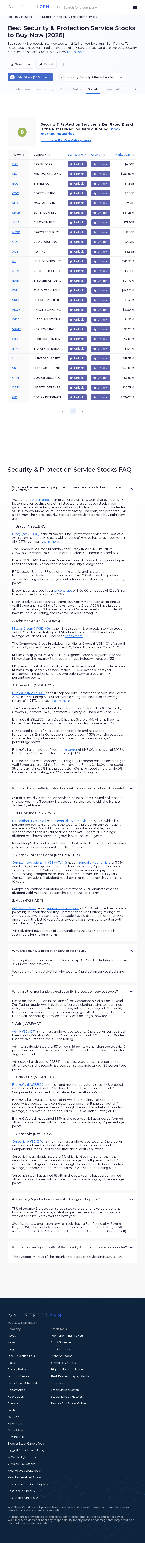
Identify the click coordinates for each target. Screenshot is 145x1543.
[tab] (23, 89)
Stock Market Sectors (65, 1390)
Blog (11, 1349)
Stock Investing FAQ (21, 1356)
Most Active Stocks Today (25, 1470)
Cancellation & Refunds (23, 1383)
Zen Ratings (41, 500)
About (12, 1335)
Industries (27, 16)
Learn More (75, 52)
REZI (15, 271)
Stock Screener (61, 1342)
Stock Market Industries (67, 1396)
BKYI (15, 348)
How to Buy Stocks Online (68, 1403)
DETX (16, 387)
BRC (15, 164)
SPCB (16, 212)
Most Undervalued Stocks (25, 1477)
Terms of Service (18, 1376)
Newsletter (15, 1423)
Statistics (57, 1383)
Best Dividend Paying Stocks (70, 1376)
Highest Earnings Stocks (67, 1369)
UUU (15, 358)
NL (14, 261)
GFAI (15, 377)
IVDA (15, 319)
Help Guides (16, 1396)
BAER (16, 280)
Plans (11, 1362)
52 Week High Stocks (22, 1457)
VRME (16, 329)
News (11, 1342)
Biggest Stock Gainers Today (27, 1443)
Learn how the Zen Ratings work (66, 140)
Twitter (12, 1410)
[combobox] (84, 7)
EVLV (15, 290)
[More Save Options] (29, 64)
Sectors (13, 16)
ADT (15, 251)
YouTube (13, 1417)
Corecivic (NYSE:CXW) (28, 1141)
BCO (15, 183)
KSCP (16, 310)
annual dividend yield (73, 821)
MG (14, 174)
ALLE (15, 222)
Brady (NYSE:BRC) (25, 534)
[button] (72, 489)
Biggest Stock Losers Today (26, 1450)
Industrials (45, 16)
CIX (14, 397)
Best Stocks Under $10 (23, 1497)
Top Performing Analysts (67, 1335)
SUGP (16, 300)
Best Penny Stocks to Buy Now (28, 1484)
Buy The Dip (16, 1436)
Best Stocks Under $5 (22, 1491)
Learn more (50, 541)
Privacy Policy (17, 1369)
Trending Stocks (61, 1356)
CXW (15, 193)
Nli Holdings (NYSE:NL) (29, 821)
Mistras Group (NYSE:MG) (31, 628)
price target (63, 590)
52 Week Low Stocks (21, 1464)
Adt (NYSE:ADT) (24, 908)
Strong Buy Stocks (63, 1362)
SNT (15, 368)
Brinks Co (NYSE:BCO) (28, 693)
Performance (16, 1390)
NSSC (16, 232)
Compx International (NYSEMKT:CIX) (39, 862)
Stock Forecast (61, 1349)
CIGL (15, 339)
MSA (15, 203)
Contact (13, 1403)
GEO (15, 242)
